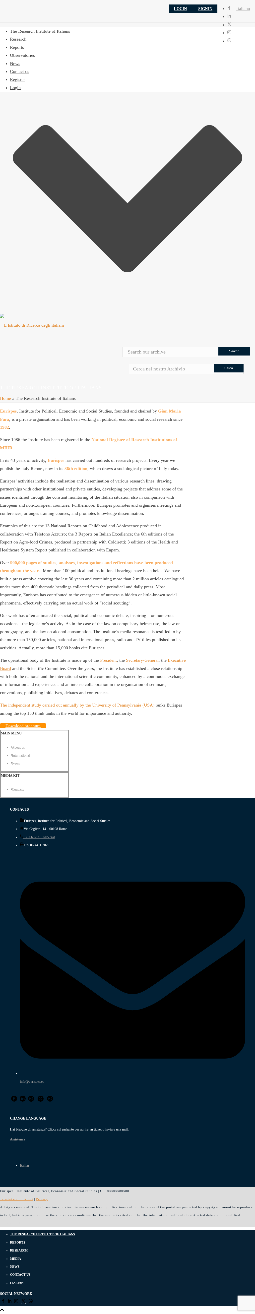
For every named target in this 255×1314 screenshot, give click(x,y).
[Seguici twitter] (23, 1302)
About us (18, 747)
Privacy (42, 1199)
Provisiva (26, 1223)
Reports (17, 47)
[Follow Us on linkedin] (23, 1100)
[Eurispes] (127, 325)
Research (18, 39)
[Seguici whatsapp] (31, 1302)
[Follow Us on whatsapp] (50, 1100)
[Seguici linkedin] (10, 1302)
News (15, 63)
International (21, 755)
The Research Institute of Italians (40, 31)
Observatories (22, 55)
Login (180, 8)
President (108, 660)
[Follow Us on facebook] (14, 1100)
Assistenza (17, 1139)
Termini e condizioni (16, 1199)
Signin (205, 8)
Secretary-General (142, 660)
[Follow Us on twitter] (41, 1100)
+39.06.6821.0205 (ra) (39, 837)
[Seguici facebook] (3, 1302)
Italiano (243, 8)
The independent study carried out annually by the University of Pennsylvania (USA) (77, 705)
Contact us (19, 71)
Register (17, 79)
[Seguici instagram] (16, 1302)
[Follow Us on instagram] (31, 1100)
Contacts (18, 789)
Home (5, 398)
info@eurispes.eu (32, 1081)
